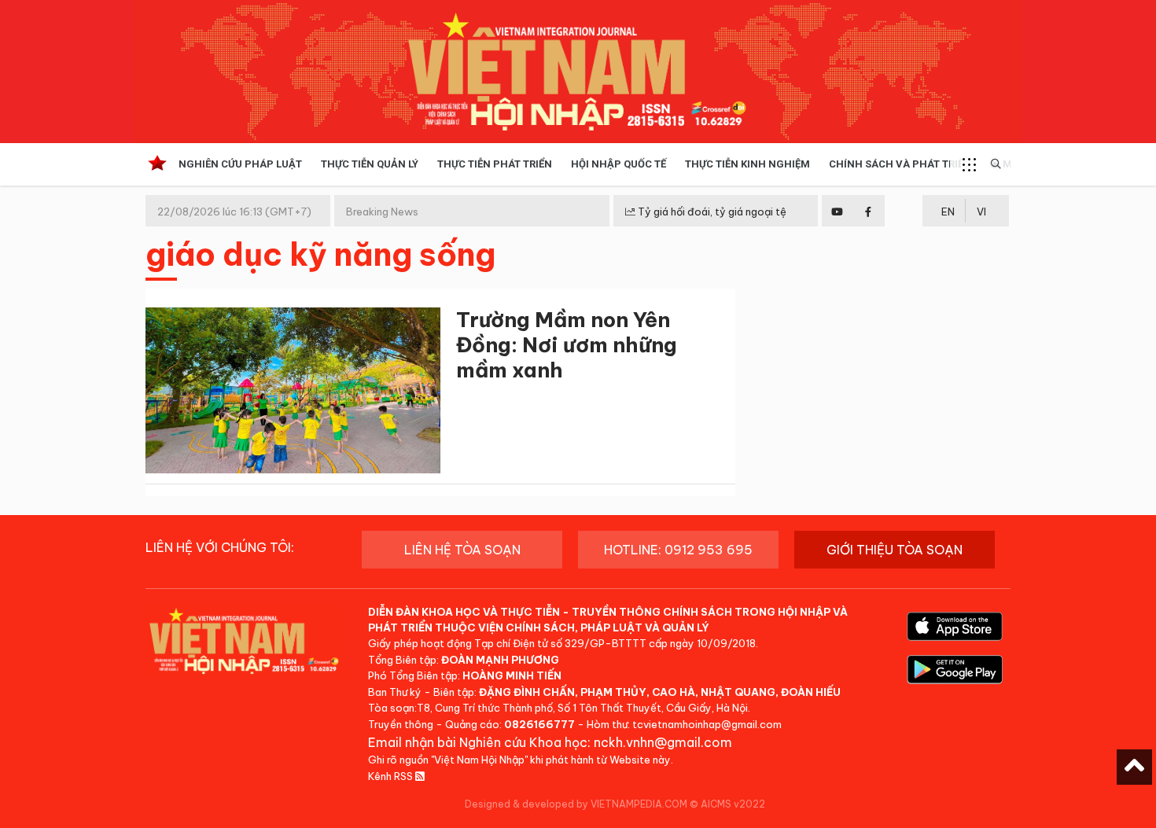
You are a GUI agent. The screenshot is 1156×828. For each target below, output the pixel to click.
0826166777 (539, 724)
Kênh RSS (391, 776)
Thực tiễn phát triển (494, 164)
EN (948, 211)
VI (981, 211)
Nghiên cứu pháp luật (240, 164)
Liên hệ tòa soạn (462, 550)
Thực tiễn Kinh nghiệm (747, 164)
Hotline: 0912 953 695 (678, 550)
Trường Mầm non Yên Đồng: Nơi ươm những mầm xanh (566, 345)
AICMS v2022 (733, 804)
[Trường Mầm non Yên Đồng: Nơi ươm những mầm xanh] (292, 393)
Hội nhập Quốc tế (618, 164)
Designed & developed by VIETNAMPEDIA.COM (576, 804)
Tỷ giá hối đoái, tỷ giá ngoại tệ (710, 211)
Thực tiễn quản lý (369, 164)
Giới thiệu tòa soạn (895, 550)
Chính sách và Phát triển (900, 164)
